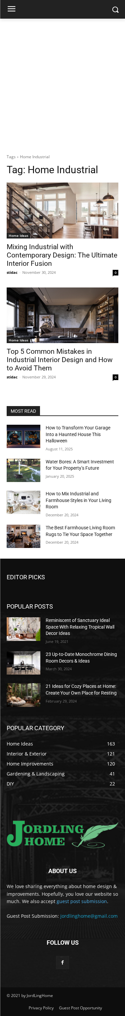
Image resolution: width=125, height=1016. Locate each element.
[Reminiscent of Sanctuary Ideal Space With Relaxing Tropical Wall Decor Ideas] (23, 629)
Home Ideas (18, 235)
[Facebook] (62, 962)
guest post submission (82, 901)
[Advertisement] (62, 84)
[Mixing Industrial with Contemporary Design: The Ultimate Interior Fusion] (62, 211)
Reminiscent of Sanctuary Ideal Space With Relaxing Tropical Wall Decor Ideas (80, 627)
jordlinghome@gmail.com (89, 916)
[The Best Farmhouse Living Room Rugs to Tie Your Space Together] (23, 536)
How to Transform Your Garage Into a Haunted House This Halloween (78, 434)
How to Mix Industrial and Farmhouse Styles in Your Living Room (78, 500)
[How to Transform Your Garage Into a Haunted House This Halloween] (23, 436)
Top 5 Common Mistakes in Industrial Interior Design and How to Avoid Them (60, 359)
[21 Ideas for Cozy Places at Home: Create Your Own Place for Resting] (23, 695)
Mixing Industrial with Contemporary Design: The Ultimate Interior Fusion (62, 255)
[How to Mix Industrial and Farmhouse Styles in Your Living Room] (23, 502)
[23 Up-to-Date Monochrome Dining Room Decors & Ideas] (23, 663)
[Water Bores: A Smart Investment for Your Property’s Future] (23, 470)
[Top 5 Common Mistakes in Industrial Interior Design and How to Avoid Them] (62, 315)
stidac (12, 272)
